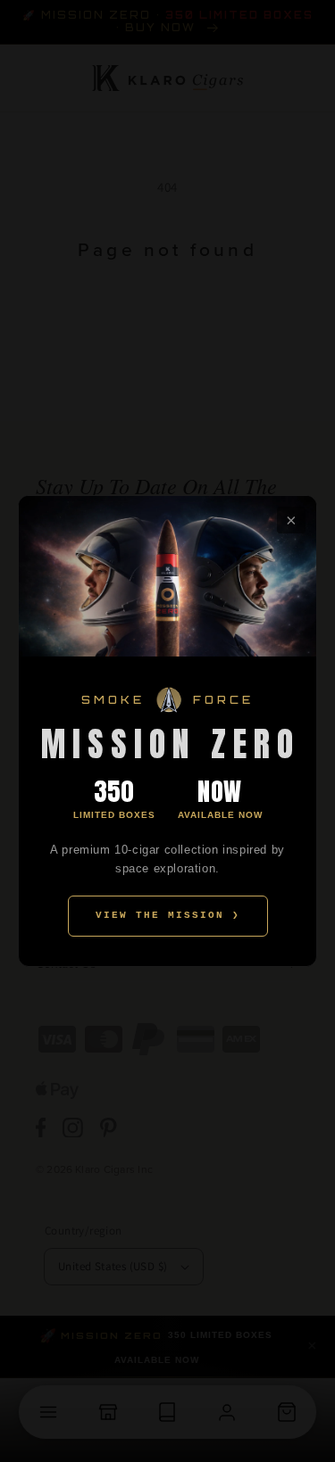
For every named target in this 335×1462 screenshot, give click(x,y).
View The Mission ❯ (168, 915)
